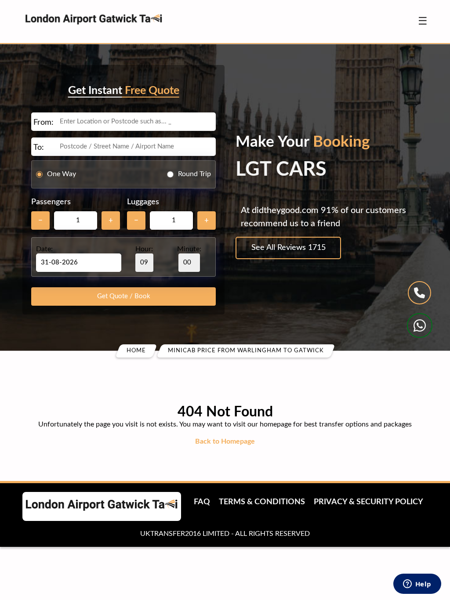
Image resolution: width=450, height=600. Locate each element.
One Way (61, 173)
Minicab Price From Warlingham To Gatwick (246, 351)
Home (136, 351)
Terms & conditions (262, 502)
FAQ (202, 502)
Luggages (143, 202)
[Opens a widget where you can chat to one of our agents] (417, 585)
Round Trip (194, 173)
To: (38, 148)
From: (43, 123)
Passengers (51, 202)
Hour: (144, 249)
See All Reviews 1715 (288, 248)
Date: (44, 249)
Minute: (189, 249)
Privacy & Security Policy (368, 502)
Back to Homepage (225, 441)
